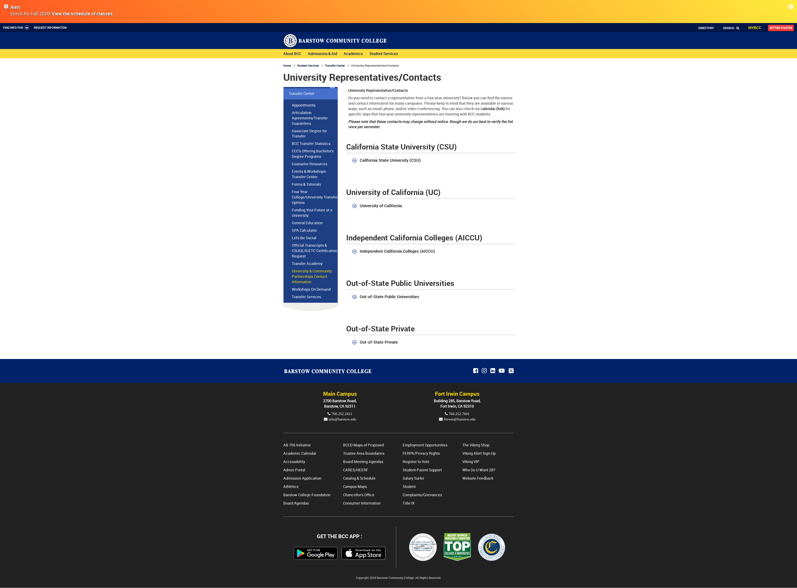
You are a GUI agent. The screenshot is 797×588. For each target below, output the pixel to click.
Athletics (290, 486)
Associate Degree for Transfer (309, 133)
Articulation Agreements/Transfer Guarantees (310, 118)
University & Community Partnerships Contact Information (312, 276)
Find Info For (13, 27)
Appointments (303, 105)
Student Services (308, 65)
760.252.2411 (341, 414)
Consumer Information (361, 503)
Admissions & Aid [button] (322, 53)
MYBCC (754, 27)
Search (728, 28)
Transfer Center (335, 65)
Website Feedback (477, 478)
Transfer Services (306, 296)
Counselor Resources (309, 163)
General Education (307, 222)
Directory (706, 28)
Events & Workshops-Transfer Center (309, 174)
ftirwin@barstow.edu (459, 419)
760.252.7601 (458, 414)
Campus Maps (355, 486)
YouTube (502, 371)
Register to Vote (416, 461)
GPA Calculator (304, 230)
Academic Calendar (299, 453)
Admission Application (302, 478)
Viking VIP (470, 461)
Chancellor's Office (358, 494)
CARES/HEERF (355, 469)
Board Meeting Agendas (363, 461)
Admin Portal (294, 469)
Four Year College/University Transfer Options (314, 197)
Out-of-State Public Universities (389, 296)
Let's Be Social (304, 237)
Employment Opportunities (425, 444)
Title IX (408, 503)
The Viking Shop (475, 444)
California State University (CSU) (390, 160)
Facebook (476, 371)
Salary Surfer (413, 478)
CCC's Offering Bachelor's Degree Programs (313, 153)
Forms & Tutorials (306, 184)
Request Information (50, 27)
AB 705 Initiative (297, 444)
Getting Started (781, 27)
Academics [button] (353, 53)
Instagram (484, 371)
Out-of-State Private (379, 342)
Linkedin (493, 371)
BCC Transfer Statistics (311, 143)
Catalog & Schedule (359, 478)
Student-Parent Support (422, 469)
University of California (381, 205)
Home (287, 65)
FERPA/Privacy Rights (421, 453)
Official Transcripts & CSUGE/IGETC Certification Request (314, 250)
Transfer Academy (307, 263)
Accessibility (294, 461)
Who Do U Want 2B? (478, 469)
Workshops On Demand (311, 289)
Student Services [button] (383, 53)
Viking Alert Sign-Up (479, 453)
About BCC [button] (292, 53)
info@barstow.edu (342, 419)
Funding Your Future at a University (312, 212)
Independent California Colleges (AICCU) (397, 251)
